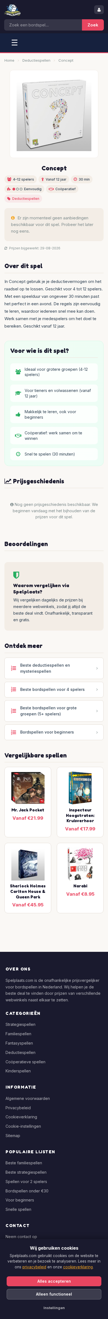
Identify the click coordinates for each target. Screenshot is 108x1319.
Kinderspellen (18, 1071)
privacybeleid (34, 1267)
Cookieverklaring (21, 1116)
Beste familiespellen (24, 1162)
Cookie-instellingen (23, 1126)
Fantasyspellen (19, 1043)
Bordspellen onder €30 (27, 1191)
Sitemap (13, 1135)
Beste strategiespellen (26, 1172)
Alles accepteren (54, 1281)
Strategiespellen (20, 1024)
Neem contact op (21, 1236)
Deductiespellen (36, 60)
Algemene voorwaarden (28, 1098)
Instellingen (54, 1308)
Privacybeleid (18, 1107)
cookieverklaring (78, 1267)
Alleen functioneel (54, 1294)
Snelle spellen (18, 1209)
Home (9, 60)
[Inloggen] (99, 9)
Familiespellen (18, 1033)
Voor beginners (20, 1200)
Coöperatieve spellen (25, 1061)
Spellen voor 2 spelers (26, 1181)
